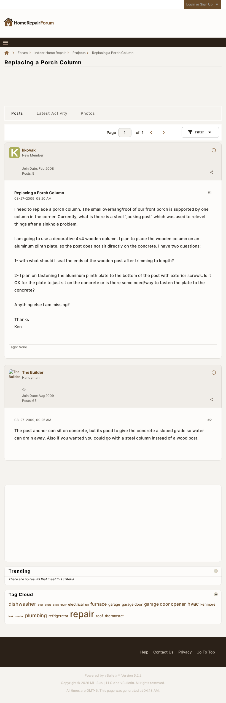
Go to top (206, 652)
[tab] (17, 113)
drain (56, 604)
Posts (17, 113)
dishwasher (22, 604)
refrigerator (58, 616)
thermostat (114, 616)
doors (48, 604)
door (40, 604)
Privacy (185, 652)
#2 (210, 420)
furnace (98, 604)
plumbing (36, 615)
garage (114, 604)
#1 (210, 193)
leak (11, 616)
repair (82, 614)
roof (99, 616)
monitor (19, 616)
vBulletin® (112, 675)
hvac (193, 604)
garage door (132, 604)
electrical (76, 604)
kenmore (208, 604)
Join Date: (30, 168)
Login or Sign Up (199, 4)
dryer (63, 604)
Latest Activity (52, 113)
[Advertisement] (113, 83)
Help (144, 652)
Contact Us (163, 652)
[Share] (211, 172)
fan (87, 604)
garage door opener (165, 604)
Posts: (26, 173)
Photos (88, 113)
